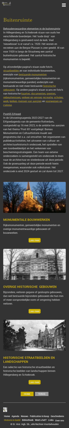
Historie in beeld (12, 420)
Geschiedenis (57, 416)
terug (41, 393)
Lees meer (35, 240)
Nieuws (24, 416)
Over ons (59, 420)
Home (27, 393)
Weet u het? (41, 420)
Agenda (15, 416)
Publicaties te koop (39, 416)
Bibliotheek (27, 420)
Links (51, 420)
